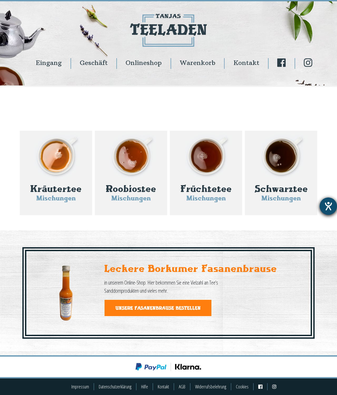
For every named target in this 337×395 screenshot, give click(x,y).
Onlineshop (144, 63)
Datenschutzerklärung (115, 386)
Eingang (49, 63)
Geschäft (94, 63)
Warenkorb (197, 63)
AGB (182, 386)
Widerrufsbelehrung (210, 386)
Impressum (80, 386)
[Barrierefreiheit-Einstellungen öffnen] (328, 206)
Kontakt (246, 63)
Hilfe (144, 386)
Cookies (242, 386)
